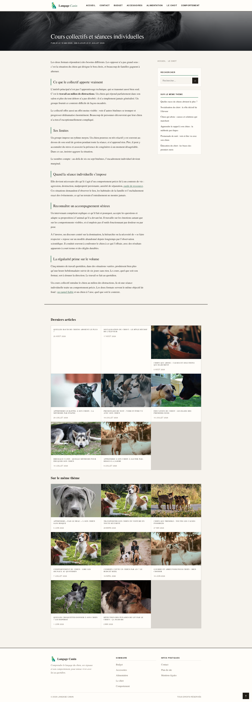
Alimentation (155, 5)
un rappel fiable (65, 292)
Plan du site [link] (166, 669)
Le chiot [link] (120, 680)
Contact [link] (164, 664)
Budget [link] (119, 664)
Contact (105, 5)
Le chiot (172, 5)
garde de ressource (133, 186)
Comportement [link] (123, 686)
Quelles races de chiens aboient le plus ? (179, 101)
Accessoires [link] (121, 669)
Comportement (190, 5)
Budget (118, 5)
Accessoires (134, 5)
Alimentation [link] (122, 675)
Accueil (91, 5)
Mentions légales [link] (169, 675)
